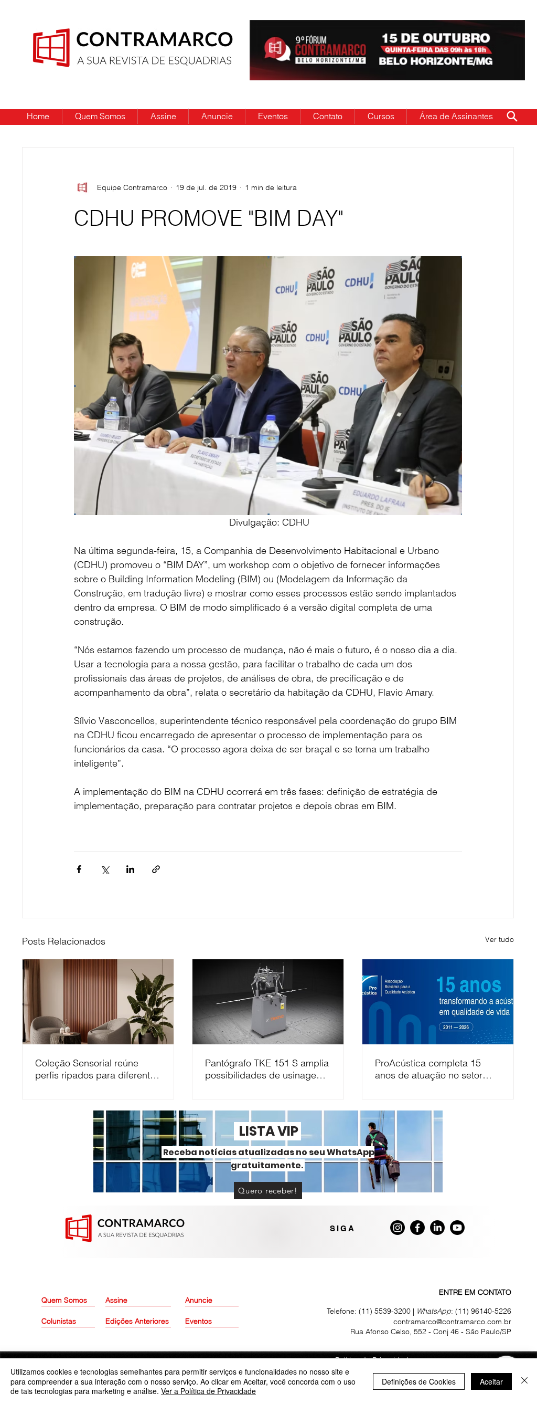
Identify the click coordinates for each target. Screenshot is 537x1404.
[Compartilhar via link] (156, 869)
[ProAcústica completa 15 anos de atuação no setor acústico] (437, 1001)
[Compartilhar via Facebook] (79, 869)
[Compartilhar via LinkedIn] (130, 869)
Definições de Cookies (419, 1381)
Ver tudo (499, 939)
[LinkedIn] (437, 1227)
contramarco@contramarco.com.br (452, 1321)
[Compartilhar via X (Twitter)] (105, 869)
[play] (500, 29)
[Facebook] (417, 1227)
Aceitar (491, 1381)
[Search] (512, 116)
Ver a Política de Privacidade (208, 1391)
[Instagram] (397, 1227)
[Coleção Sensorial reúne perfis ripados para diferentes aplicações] (98, 1001)
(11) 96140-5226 (483, 1311)
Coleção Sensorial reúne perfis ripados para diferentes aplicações (97, 1069)
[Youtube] (457, 1227)
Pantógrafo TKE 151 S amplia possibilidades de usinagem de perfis (267, 1069)
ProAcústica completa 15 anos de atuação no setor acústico (428, 1069)
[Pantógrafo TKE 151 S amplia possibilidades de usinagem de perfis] (267, 1001)
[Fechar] (524, 1381)
